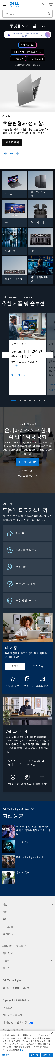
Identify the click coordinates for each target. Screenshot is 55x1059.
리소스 (6, 968)
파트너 (6, 960)
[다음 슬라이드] (17, 153)
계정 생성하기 (12, 763)
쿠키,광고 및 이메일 (13, 1029)
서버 (33, 250)
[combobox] (27, 14)
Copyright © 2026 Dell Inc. (16, 1000)
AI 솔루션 (10, 250)
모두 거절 (34, 1055)
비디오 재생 (30, 461)
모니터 (8, 222)
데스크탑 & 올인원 (39, 194)
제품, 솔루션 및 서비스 (14, 945)
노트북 (8, 193)
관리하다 (5, 1055)
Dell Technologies (12, 980)
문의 (4, 919)
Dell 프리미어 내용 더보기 (35, 762)
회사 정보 (7, 953)
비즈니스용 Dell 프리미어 (16, 987)
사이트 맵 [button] (7, 926)
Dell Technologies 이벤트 (30, 857)
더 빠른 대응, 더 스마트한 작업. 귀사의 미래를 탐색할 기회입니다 (33, 830)
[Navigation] (4, 4)
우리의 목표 (22, 872)
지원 (4, 911)
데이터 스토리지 (14, 279)
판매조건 (7, 1007)
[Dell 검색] (49, 13)
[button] (43, 4)
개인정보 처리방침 (12, 1015)
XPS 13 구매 (12, 142)
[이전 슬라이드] (5, 153)
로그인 (15, 666)
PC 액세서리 (37, 222)
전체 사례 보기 (26, 475)
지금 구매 (16, 375)
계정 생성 (38, 666)
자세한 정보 (25, 470)
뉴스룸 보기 (22, 841)
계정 (4, 904)
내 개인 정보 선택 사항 (15, 1022)
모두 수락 (47, 1055)
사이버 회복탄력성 (39, 279)
